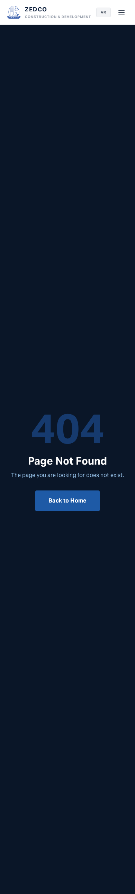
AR (103, 12)
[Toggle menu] (121, 12)
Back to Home (67, 500)
